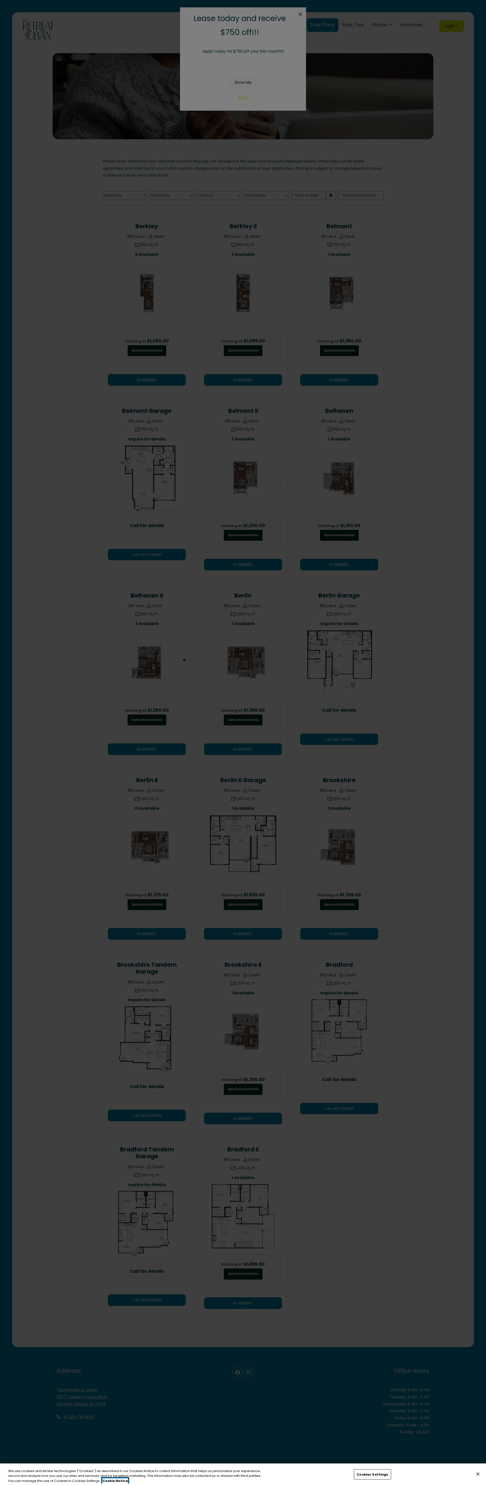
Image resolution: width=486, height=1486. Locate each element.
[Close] (477, 1473)
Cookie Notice (115, 1480)
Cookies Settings (372, 1474)
